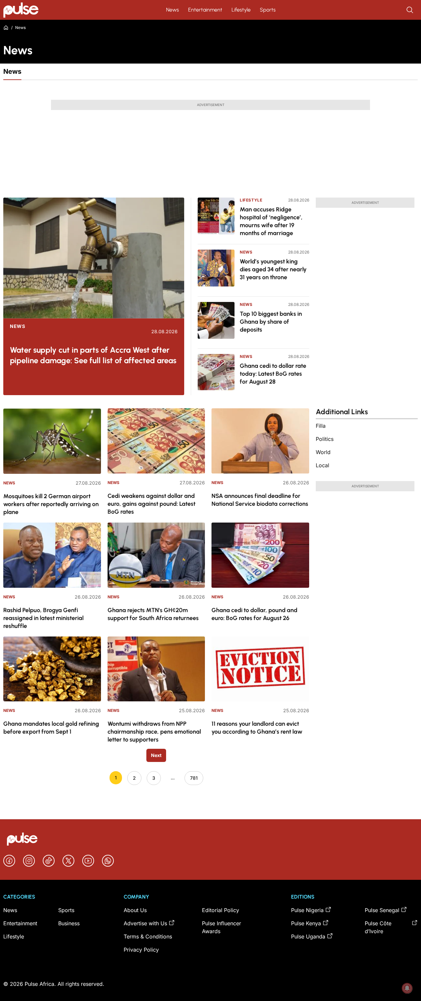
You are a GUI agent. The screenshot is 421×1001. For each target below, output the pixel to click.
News (172, 10)
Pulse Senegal (382, 910)
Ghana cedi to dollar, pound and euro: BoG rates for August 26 (254, 614)
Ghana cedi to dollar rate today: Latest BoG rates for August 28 (273, 373)
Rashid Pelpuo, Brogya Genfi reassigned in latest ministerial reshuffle (43, 618)
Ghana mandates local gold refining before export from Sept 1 (51, 727)
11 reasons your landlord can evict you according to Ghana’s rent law (256, 727)
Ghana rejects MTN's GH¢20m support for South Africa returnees (153, 614)
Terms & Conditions (148, 936)
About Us (135, 910)
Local (322, 465)
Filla (321, 425)
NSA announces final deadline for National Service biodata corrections (259, 499)
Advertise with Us (145, 923)
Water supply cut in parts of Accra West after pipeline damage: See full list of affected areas (93, 355)
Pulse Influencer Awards (221, 927)
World (323, 452)
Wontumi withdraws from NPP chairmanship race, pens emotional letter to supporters (154, 731)
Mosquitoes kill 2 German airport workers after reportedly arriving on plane (51, 504)
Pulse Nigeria (307, 910)
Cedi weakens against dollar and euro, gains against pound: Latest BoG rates (151, 503)
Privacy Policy (141, 949)
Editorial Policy (220, 910)
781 (194, 778)
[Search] (410, 10)
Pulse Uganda (308, 936)
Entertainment (205, 10)
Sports (268, 10)
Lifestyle (241, 10)
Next (156, 755)
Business (69, 923)
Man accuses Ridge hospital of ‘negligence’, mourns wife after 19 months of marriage (271, 221)
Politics (325, 439)
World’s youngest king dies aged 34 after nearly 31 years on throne (273, 269)
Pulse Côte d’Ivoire (378, 927)
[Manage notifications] (407, 988)
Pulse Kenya (306, 923)
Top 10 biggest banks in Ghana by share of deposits (271, 321)
